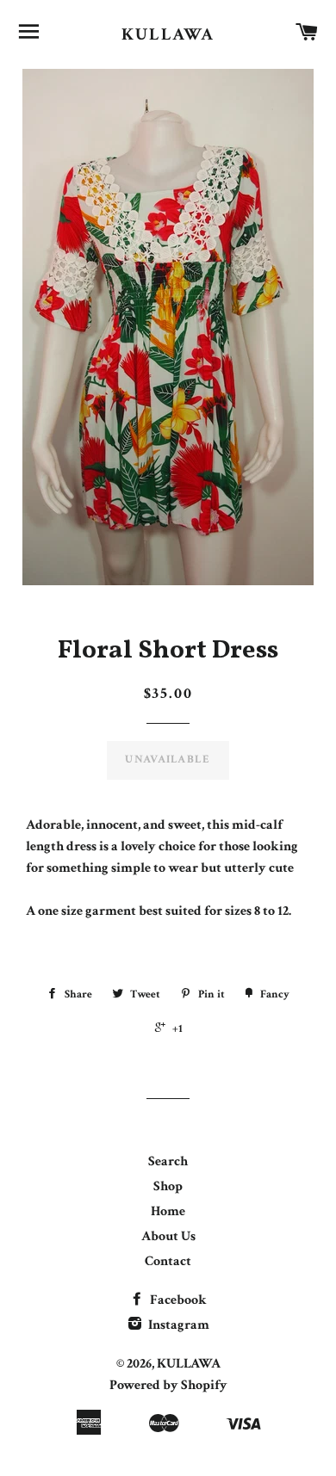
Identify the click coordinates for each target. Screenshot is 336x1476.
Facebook (177, 1300)
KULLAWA (168, 34)
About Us (168, 1236)
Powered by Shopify (168, 1385)
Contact (168, 1261)
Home (168, 1211)
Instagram (177, 1325)
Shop (168, 1186)
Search (168, 1161)
